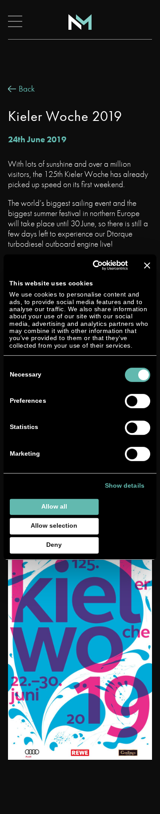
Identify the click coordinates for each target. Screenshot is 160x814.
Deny (54, 544)
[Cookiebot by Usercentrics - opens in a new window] (94, 265)
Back (27, 88)
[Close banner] (147, 265)
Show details (124, 486)
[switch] (137, 401)
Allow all (54, 506)
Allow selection (54, 525)
